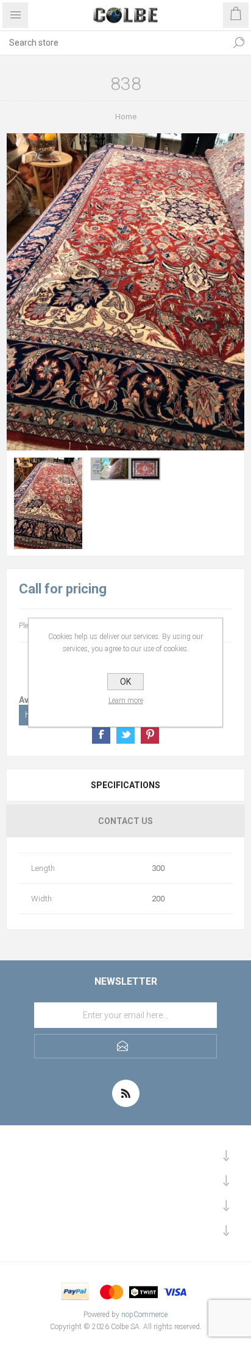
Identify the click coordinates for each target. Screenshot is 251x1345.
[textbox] (113, 42)
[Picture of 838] (48, 503)
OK (125, 681)
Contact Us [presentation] (125, 821)
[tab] (125, 785)
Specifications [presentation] (125, 785)
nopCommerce (144, 1314)
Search (239, 42)
